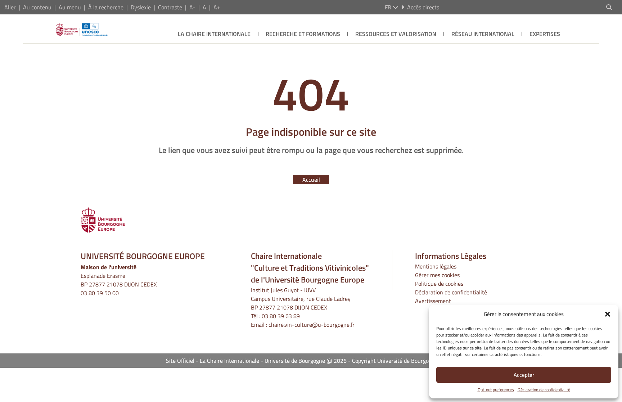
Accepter (524, 375)
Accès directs (423, 7)
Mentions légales (435, 266)
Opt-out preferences (496, 390)
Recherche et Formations (303, 34)
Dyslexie (141, 7)
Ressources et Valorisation (395, 34)
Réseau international (482, 34)
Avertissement (433, 301)
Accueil (311, 179)
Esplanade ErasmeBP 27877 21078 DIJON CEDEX (119, 280)
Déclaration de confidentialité (544, 390)
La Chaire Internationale (214, 34)
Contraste (170, 7)
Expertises (544, 34)
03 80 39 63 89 (281, 316)
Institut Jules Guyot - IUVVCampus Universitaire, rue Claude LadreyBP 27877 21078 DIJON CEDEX (301, 299)
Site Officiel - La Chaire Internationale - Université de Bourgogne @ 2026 (256, 360)
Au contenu (37, 7)
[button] (607, 314)
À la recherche (105, 7)
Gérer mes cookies (437, 275)
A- (192, 7)
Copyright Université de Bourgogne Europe (404, 360)
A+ (216, 7)
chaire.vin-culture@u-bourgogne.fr (312, 324)
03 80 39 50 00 (100, 293)
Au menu (70, 7)
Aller (10, 7)
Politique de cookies (439, 283)
